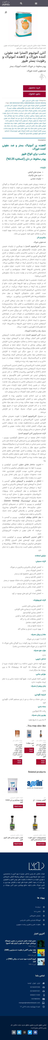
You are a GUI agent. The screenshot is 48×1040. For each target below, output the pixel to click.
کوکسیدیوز (29, 133)
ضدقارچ (36, 123)
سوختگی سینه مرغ (18, 116)
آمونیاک (20, 106)
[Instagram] (24, 1032)
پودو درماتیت (7, 128)
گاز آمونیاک (22, 133)
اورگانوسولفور (20, 108)
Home (44, 46)
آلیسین (25, 106)
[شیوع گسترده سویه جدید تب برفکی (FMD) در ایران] (41, 962)
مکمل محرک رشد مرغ (18, 128)
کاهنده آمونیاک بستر (35, 131)
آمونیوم (15, 106)
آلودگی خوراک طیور (33, 106)
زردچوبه (37, 116)
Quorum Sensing (40, 103)
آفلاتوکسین (43, 106)
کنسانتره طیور (42, 133)
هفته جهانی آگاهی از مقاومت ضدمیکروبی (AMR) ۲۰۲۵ (20, 951)
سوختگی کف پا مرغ (26, 118)
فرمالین (44, 126)
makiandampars (29, 103)
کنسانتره (7, 131)
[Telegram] (19, 1032)
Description (42, 140)
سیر (19, 118)
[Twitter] (30, 1032)
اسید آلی (43, 108)
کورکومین (35, 133)
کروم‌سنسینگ (13, 131)
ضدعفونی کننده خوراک (21, 121)
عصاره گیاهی (21, 123)
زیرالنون (32, 116)
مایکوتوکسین (21, 126)
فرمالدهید (7, 123)
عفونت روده (13, 123)
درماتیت (21, 113)
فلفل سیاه (38, 126)
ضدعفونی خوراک (33, 121)
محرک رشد (14, 126)
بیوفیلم (14, 108)
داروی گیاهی (35, 113)
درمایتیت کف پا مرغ (12, 113)
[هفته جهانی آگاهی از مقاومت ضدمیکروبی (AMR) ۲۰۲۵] (41, 953)
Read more (43, 762)
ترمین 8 (9, 108)
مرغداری (40, 128)
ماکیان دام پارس (30, 126)
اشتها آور (37, 108)
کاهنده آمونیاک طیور (23, 131)
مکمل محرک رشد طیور (31, 128)
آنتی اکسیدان (8, 106)
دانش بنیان (27, 113)
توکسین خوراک (33, 111)
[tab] (24, 140)
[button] (36, 3)
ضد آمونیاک (14, 118)
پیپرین (44, 131)
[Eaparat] (14, 1032)
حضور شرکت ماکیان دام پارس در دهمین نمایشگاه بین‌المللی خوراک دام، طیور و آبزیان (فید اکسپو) (20, 942)
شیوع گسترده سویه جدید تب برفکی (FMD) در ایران (21, 960)
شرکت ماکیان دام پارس (33, 46)
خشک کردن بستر (23, 111)
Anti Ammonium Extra (17, 103)
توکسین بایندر (42, 111)
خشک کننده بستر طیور (11, 111)
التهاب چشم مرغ (29, 108)
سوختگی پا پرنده (37, 118)
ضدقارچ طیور (29, 123)
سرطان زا (26, 116)
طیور (24, 46)
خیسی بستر (42, 113)
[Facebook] (35, 1032)
